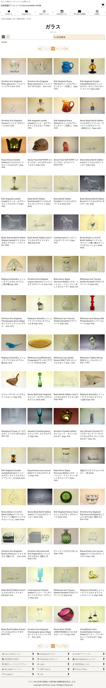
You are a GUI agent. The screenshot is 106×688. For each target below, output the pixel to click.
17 (63, 49)
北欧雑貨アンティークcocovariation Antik (21, 5)
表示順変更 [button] (60, 37)
